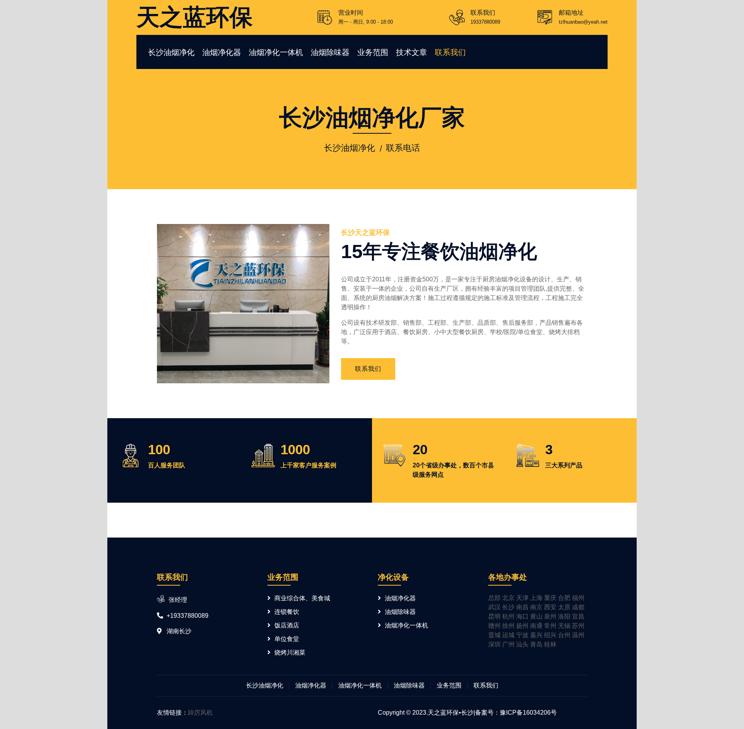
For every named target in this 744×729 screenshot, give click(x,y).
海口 (522, 616)
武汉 (494, 607)
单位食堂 (286, 639)
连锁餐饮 (286, 611)
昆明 (494, 616)
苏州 (578, 625)
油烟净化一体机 (276, 52)
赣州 (494, 625)
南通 (536, 625)
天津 (522, 598)
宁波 (522, 635)
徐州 (508, 625)
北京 (508, 598)
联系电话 (403, 148)
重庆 (550, 598)
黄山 (536, 616)
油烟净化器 (221, 52)
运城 (508, 635)
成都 (578, 607)
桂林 (550, 644)
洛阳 (564, 616)
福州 (578, 598)
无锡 (564, 625)
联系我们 (450, 52)
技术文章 (411, 52)
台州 (564, 635)
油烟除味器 (330, 52)
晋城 (494, 635)
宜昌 (578, 616)
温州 (578, 635)
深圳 (494, 644)
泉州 (550, 616)
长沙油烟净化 (171, 52)
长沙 (508, 607)
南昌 (522, 607)
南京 (536, 607)
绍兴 (550, 635)
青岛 (536, 644)
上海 (536, 598)
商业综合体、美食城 (302, 598)
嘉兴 (536, 635)
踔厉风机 (200, 712)
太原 (564, 607)
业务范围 (372, 52)
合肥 (564, 598)
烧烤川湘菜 (289, 652)
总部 (494, 598)
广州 (508, 644)
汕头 (522, 644)
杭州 (508, 616)
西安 (550, 607)
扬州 (522, 625)
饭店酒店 (286, 625)
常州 (550, 625)
